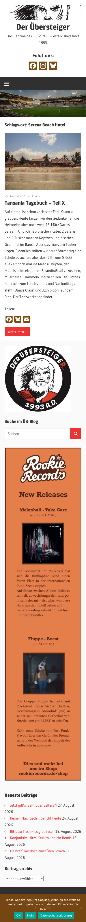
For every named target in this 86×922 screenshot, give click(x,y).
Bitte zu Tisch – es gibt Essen (32, 831)
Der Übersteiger (43, 27)
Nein (30, 915)
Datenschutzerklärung (56, 915)
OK (18, 915)
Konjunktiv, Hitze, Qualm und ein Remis (40, 837)
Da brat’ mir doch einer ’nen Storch (37, 851)
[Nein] (80, 908)
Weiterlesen (16, 332)
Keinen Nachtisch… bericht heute (35, 818)
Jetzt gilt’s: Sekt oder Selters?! (33, 805)
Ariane (36, 196)
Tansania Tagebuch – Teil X (35, 203)
